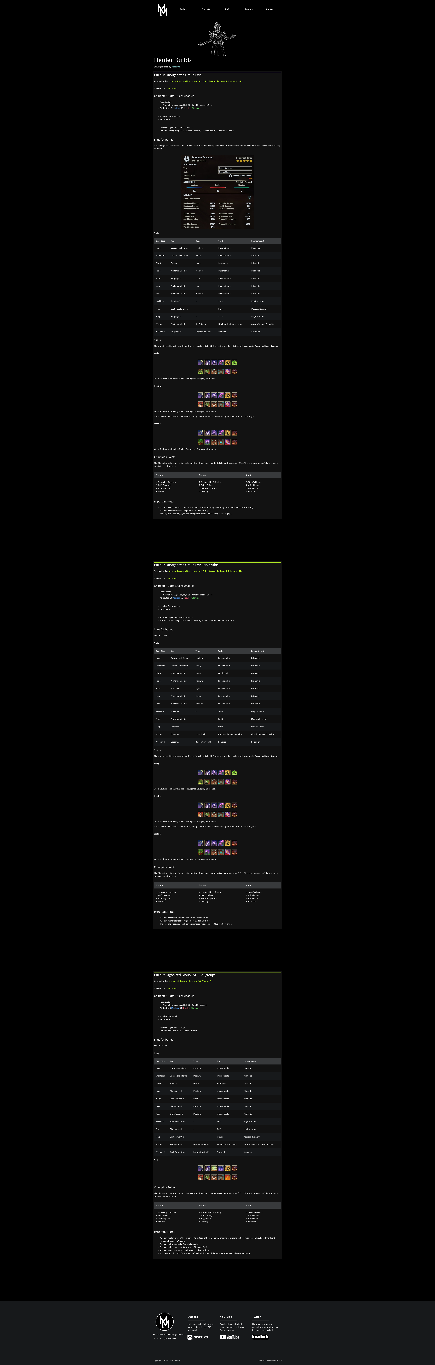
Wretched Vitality (179, 271)
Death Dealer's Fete (179, 309)
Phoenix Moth (176, 1091)
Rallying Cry (176, 278)
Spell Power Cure (177, 1099)
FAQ (227, 9)
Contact (270, 9)
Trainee (174, 263)
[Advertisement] (217, 536)
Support (249, 9)
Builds (183, 9)
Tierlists (206, 9)
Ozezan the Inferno (179, 248)
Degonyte (176, 67)
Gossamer (175, 688)
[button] (184, 9)
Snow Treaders (176, 1114)
